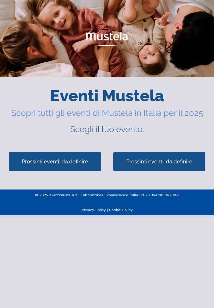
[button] (55, 161)
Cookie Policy (121, 210)
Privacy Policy (94, 210)
